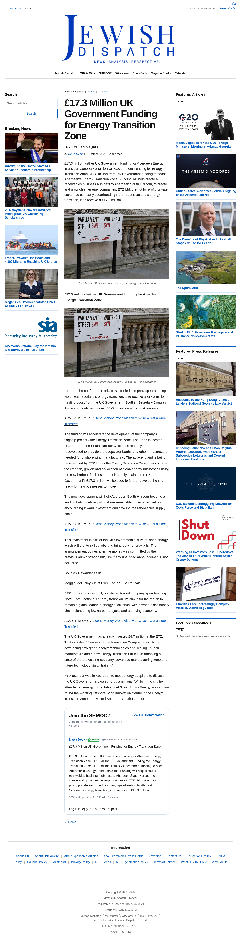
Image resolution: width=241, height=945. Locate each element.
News (91, 91)
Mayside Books (161, 73)
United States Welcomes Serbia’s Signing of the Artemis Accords (206, 193)
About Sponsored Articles (81, 856)
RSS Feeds (103, 862)
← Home (70, 822)
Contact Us (174, 856)
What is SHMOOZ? (194, 862)
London (103, 91)
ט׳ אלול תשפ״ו (227, 8)
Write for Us (219, 862)
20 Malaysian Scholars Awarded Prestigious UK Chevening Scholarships (28, 213)
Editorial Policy (37, 862)
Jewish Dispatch (65, 73)
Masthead (59, 862)
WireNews (122, 73)
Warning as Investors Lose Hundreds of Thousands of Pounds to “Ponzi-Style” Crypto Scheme (204, 555)
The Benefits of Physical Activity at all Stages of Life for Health (203, 241)
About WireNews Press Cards (123, 856)
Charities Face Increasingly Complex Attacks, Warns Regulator (202, 606)
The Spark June (187, 287)
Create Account (14, 8)
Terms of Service (164, 862)
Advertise (155, 856)
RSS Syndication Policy (132, 862)
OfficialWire (87, 73)
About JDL (23, 856)
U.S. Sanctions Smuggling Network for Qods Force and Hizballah (204, 505)
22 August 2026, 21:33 (201, 8)
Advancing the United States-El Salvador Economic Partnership (28, 167)
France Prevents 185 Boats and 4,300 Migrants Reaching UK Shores (31, 259)
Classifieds (140, 73)
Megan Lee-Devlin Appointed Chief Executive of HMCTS (30, 303)
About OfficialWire (47, 856)
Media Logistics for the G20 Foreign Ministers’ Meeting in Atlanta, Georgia (203, 144)
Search (31, 113)
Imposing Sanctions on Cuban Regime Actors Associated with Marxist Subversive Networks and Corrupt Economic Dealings (203, 453)
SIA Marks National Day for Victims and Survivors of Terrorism (30, 348)
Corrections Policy (199, 856)
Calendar (181, 73)
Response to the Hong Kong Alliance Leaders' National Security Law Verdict (204, 401)
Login (28, 8)
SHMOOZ (105, 73)
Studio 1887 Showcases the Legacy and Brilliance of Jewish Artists (204, 334)
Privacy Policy (81, 862)
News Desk (75, 153)
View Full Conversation (147, 715)
